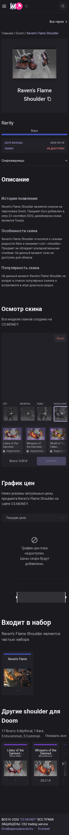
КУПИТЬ (51, 461)
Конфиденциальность (17, 829)
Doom (20, 33)
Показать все (55, 736)
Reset (60, 338)
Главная (7, 33)
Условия (44, 829)
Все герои (56, 22)
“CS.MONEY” (28, 819)
